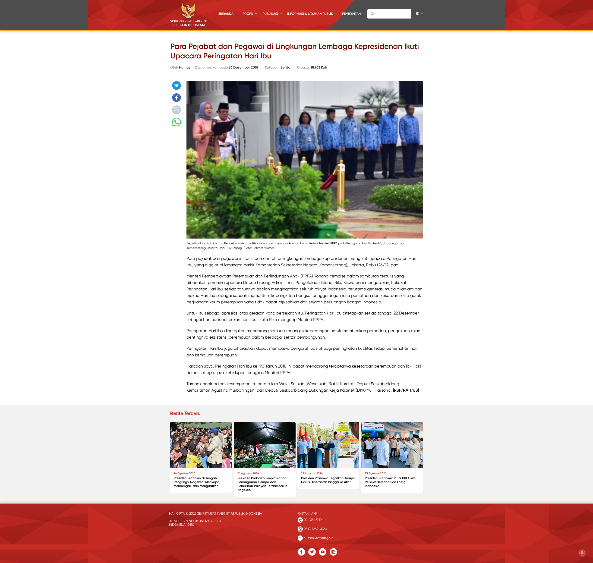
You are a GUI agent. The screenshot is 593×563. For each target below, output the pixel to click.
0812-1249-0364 (315, 529)
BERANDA (226, 14)
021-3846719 (312, 520)
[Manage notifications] (582, 553)
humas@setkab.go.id (318, 538)
